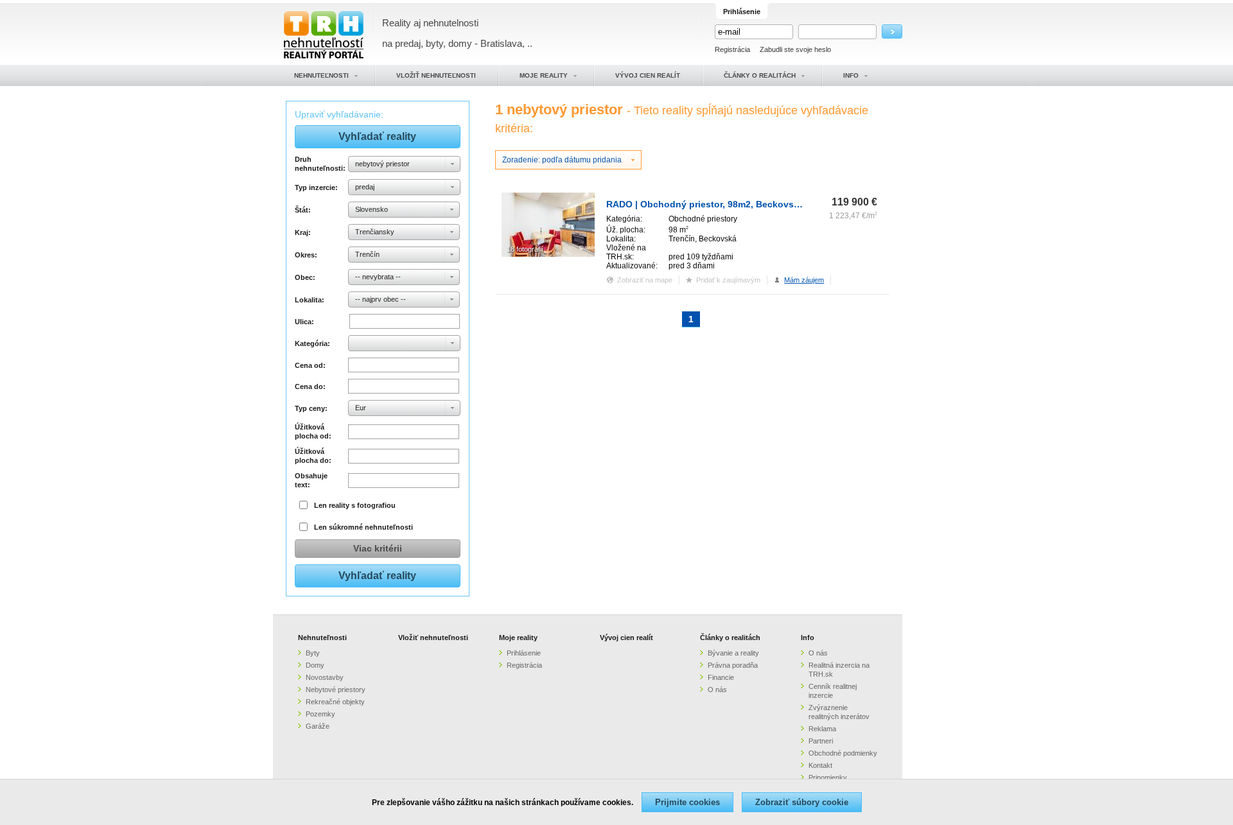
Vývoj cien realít (626, 637)
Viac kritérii (377, 548)
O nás (717, 689)
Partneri (821, 741)
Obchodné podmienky (843, 753)
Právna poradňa (733, 665)
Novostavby (325, 677)
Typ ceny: (311, 408)
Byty (313, 653)
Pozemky (320, 714)
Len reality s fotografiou (355, 505)
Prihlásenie (524, 653)
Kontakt (820, 765)
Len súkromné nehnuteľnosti (363, 527)
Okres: (306, 255)
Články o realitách (730, 637)
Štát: (303, 210)
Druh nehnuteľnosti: (319, 163)
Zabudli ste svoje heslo (795, 49)
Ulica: (304, 322)
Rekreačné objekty (335, 702)
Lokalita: (309, 300)
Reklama (822, 729)
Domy (315, 665)
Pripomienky (828, 777)
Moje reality (518, 637)
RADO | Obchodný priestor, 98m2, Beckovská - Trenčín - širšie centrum (761, 204)
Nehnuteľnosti (322, 637)
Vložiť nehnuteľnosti (433, 637)
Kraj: (303, 232)
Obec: (305, 277)
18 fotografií (525, 249)
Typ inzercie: (316, 187)
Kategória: (312, 343)
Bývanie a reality (733, 653)
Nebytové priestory (335, 689)
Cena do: (310, 386)
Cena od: (310, 365)
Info (807, 637)
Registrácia (732, 49)
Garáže (317, 726)
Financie (721, 677)
